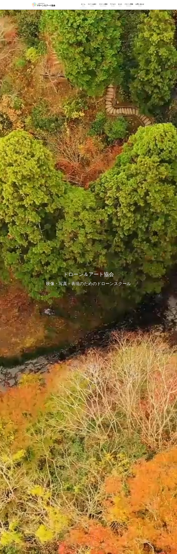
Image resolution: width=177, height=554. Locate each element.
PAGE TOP (171, 535)
